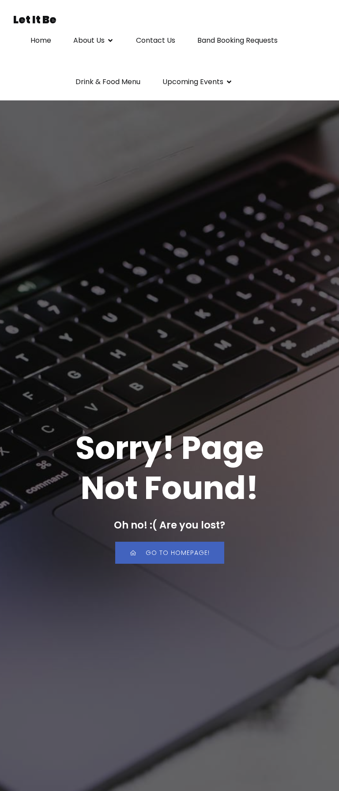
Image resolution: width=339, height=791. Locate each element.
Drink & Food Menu (107, 82)
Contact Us (155, 40)
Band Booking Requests (237, 40)
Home (40, 40)
